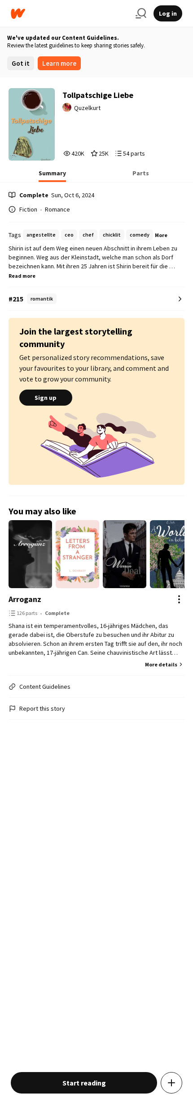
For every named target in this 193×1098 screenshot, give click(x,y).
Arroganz (25, 599)
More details (161, 664)
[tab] (52, 176)
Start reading (84, 1082)
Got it (21, 63)
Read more (22, 275)
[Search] (141, 13)
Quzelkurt (87, 108)
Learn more (59, 63)
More (161, 235)
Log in (168, 13)
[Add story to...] (171, 1083)
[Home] (69, 13)
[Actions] (179, 599)
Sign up (46, 398)
